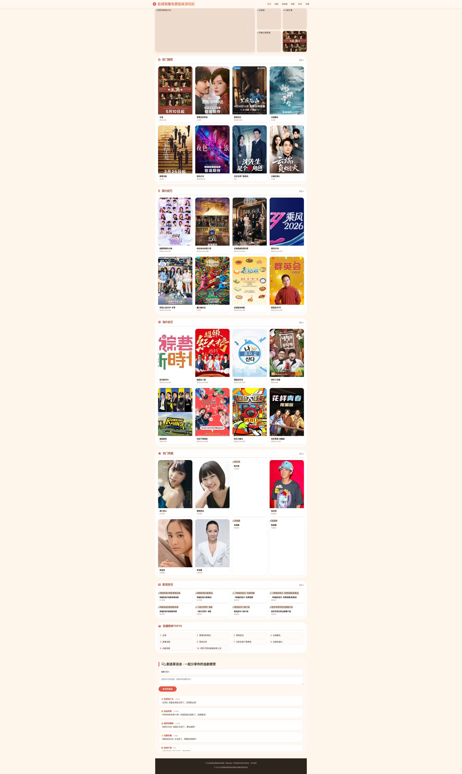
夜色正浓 (202, 641)
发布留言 (168, 689)
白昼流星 (165, 648)
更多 (301, 60)
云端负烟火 (276, 641)
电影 (293, 4)
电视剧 (285, 4)
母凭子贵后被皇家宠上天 (209, 648)
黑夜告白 (239, 635)
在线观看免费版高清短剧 (176, 4)
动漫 (307, 4)
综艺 (300, 4)
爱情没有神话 (204, 635)
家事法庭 (165, 641)
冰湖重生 (276, 635)
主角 (163, 635)
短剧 (276, 4)
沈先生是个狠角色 (242, 641)
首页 (269, 4)
